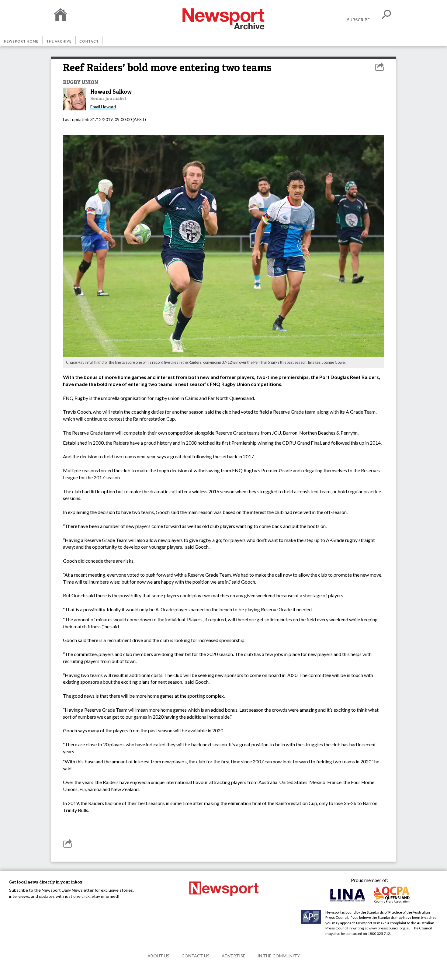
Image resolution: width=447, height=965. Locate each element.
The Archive (58, 41)
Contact (89, 41)
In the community (279, 955)
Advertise (233, 955)
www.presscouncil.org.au (390, 928)
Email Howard (103, 106)
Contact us (196, 955)
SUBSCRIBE (358, 19)
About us (158, 955)
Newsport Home (21, 41)
